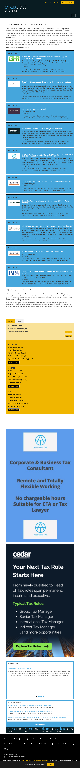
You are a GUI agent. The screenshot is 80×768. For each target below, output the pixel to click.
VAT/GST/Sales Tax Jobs (17, 353)
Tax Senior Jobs (14, 383)
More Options (13, 362)
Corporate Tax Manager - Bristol (34, 109)
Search (19, 321)
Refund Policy (44, 744)
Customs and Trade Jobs (17, 356)
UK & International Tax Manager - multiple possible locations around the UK (47, 272)
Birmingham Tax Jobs (16, 406)
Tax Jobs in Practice (15, 374)
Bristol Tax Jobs (14, 395)
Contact (53, 739)
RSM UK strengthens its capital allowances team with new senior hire (30, 711)
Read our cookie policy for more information (35, 761)
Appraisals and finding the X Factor (19, 668)
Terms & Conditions (11, 744)
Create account (54, 2)
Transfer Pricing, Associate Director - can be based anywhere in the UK (47, 83)
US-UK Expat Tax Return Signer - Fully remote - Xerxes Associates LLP (47, 226)
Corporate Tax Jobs (15, 347)
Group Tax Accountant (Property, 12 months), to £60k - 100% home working (46, 202)
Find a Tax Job (17, 739)
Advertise (43, 739)
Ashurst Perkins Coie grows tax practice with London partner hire (29, 706)
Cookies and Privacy (29, 744)
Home (6, 739)
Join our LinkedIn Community (63, 744)
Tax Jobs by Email (31, 739)
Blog (6, 749)
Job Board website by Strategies (14, 757)
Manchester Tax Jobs (15, 400)
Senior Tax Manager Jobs (17, 380)
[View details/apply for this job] (14, 58)
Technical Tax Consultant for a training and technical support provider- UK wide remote (44, 58)
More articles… (40, 724)
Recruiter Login (67, 2)
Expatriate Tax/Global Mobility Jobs (20, 359)
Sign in (45, 2)
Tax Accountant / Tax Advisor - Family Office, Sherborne (42, 252)
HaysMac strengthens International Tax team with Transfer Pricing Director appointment (37, 717)
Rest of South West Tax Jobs (18, 403)
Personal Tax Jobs (15, 350)
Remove (69, 332)
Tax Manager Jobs (15, 371)
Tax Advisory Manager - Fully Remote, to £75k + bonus (42, 129)
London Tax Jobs (14, 398)
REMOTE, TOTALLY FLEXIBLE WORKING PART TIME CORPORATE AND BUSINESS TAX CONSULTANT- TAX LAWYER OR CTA (47, 155)
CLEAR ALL (68, 336)
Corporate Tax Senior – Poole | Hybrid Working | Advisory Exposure (47, 181)
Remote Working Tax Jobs (17, 377)
